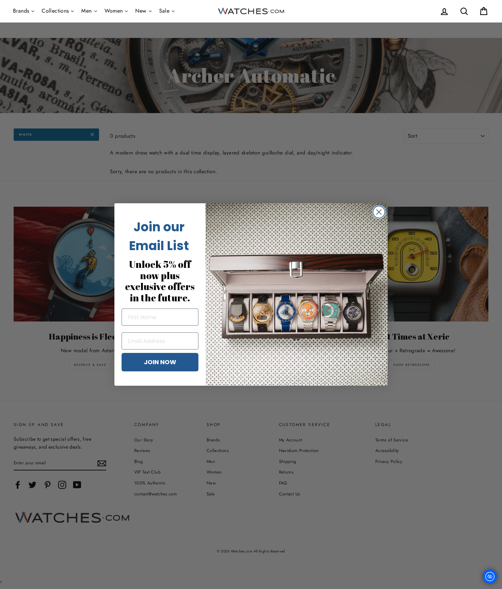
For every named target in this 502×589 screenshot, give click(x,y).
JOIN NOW (160, 362)
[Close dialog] (379, 212)
